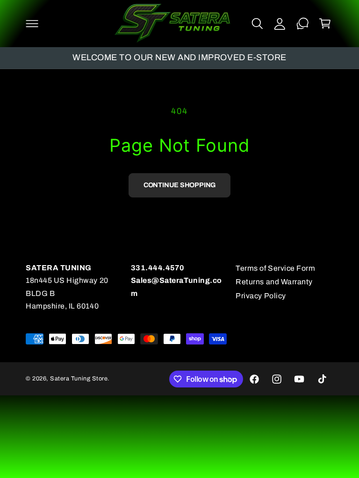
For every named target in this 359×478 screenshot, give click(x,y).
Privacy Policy (261, 296)
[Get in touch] (302, 23)
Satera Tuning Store (79, 378)
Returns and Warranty (274, 282)
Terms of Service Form (275, 268)
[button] (32, 23)
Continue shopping (179, 185)
